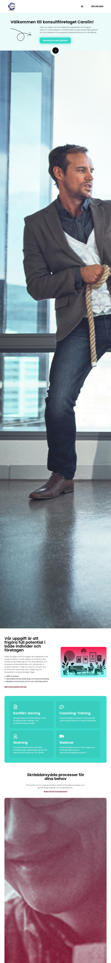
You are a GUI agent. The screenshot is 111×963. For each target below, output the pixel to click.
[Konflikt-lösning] (15, 707)
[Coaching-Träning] (62, 707)
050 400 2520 (97, 6)
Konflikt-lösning (26, 713)
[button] (82, 6)
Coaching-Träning (75, 713)
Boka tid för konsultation (55, 791)
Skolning (20, 742)
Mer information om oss (15, 687)
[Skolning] (15, 736)
